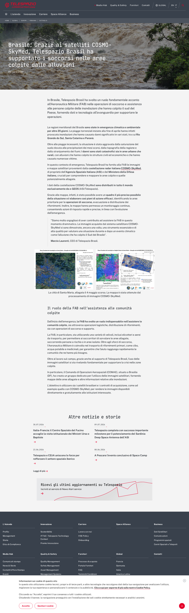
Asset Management (50, 570)
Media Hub (8, 554)
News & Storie (9, 566)
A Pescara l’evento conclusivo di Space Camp (120, 455)
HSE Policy (83, 536)
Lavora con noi (85, 532)
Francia (119, 561)
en (172, 5)
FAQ (80, 570)
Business (158, 524)
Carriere (82, 524)
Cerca (183, 5)
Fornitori (82, 554)
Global (15, 20)
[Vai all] (182, 606)
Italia (118, 570)
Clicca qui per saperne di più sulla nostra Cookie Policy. (122, 587)
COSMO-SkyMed (131, 168)
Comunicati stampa (11, 561)
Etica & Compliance (12, 544)
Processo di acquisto (87, 561)
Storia (5, 540)
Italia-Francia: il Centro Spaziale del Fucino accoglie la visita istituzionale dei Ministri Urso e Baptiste (61, 434)
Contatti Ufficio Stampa (13, 570)
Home (7, 20)
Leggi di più (39, 471)
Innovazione (46, 524)
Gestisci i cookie (45, 606)
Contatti (158, 554)
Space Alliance (123, 524)
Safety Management (50, 566)
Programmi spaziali (163, 540)
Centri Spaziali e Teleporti (165, 544)
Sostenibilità (46, 532)
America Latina (123, 574)
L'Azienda (7, 524)
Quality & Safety (49, 554)
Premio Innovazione (50, 543)
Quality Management (50, 561)
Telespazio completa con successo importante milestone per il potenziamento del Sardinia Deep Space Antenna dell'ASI (121, 434)
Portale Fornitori (85, 566)
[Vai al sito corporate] (20, 5)
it (176, 5)
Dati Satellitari (160, 532)
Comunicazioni (160, 536)
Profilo (6, 532)
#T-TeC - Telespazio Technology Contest (55, 537)
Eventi (6, 574)
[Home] (6, 14)
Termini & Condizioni (87, 574)
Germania (120, 566)
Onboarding (83, 540)
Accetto (26, 606)
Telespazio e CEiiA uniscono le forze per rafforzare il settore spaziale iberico (56, 457)
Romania (33, 20)
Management (9, 536)
